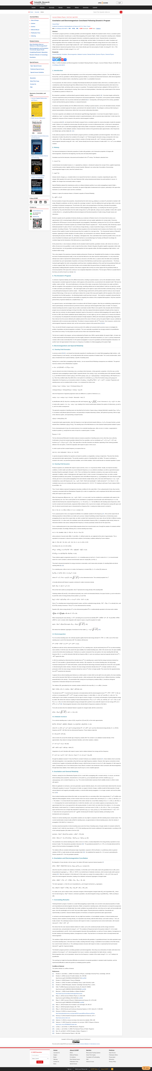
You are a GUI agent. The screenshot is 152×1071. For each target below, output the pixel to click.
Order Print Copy (34, 81)
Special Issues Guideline (37, 72)
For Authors (73, 1057)
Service (88, 1050)
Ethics (71, 1052)
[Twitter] (31, 202)
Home (33, 7)
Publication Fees (35, 32)
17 (103, 513)
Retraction (111, 1059)
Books (61, 7)
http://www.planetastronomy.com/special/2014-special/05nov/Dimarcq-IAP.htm (75, 1013)
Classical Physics (109, 54)
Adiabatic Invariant (82, 54)
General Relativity (56, 54)
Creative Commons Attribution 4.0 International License (88, 1043)
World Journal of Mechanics (38, 118)
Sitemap (55, 1059)
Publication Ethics (113, 1055)
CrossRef (83, 978)
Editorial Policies (74, 1055)
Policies (111, 1050)
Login (119, 2)
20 (84, 852)
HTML (73, 28)
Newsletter (33, 78)
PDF (70, 28)
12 (73, 131)
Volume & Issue (90, 1061)
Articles (42, 7)
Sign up (69, 1069)
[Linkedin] (40, 202)
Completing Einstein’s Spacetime (39, 52)
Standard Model (91, 54)
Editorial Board (35, 29)
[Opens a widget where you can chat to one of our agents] (146, 1068)
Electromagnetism (72, 54)
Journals (51, 7)
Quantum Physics (100, 54)
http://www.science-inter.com (63, 1017)
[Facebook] (36, 202)
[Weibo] (45, 202)
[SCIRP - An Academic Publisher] (39, 2)
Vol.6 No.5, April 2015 (72, 17)
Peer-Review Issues (75, 1059)
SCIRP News (94, 1069)
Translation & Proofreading (93, 1057)
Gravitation (64, 54)
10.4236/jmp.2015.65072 (61, 28)
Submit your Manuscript (81, 1069)
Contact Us (33, 84)
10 (53, 1004)
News (68, 7)
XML (77, 28)
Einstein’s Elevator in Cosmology (39, 54)
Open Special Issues (36, 66)
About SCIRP (74, 1050)
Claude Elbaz (55, 24)
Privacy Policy (112, 1061)
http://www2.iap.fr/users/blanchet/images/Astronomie (69, 993)
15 (62, 353)
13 (101, 323)
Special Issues (73, 1063)
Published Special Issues (37, 69)
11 (53, 1006)
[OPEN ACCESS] (103, 2)
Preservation (112, 1057)
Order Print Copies (91, 1055)
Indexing (33, 36)
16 (64, 353)
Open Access (112, 1052)
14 (103, 323)
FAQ (31, 87)
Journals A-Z (56, 1052)
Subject (55, 1055)
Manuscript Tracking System (93, 1052)
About (77, 7)
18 (99, 629)
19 (56, 792)
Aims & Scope (35, 20)
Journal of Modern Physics (59, 17)
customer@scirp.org (38, 210)
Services (85, 7)
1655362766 (36, 216)
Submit (95, 7)
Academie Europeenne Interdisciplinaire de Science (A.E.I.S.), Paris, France (71, 26)
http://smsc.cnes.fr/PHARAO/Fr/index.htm (66, 1024)
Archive (33, 26)
